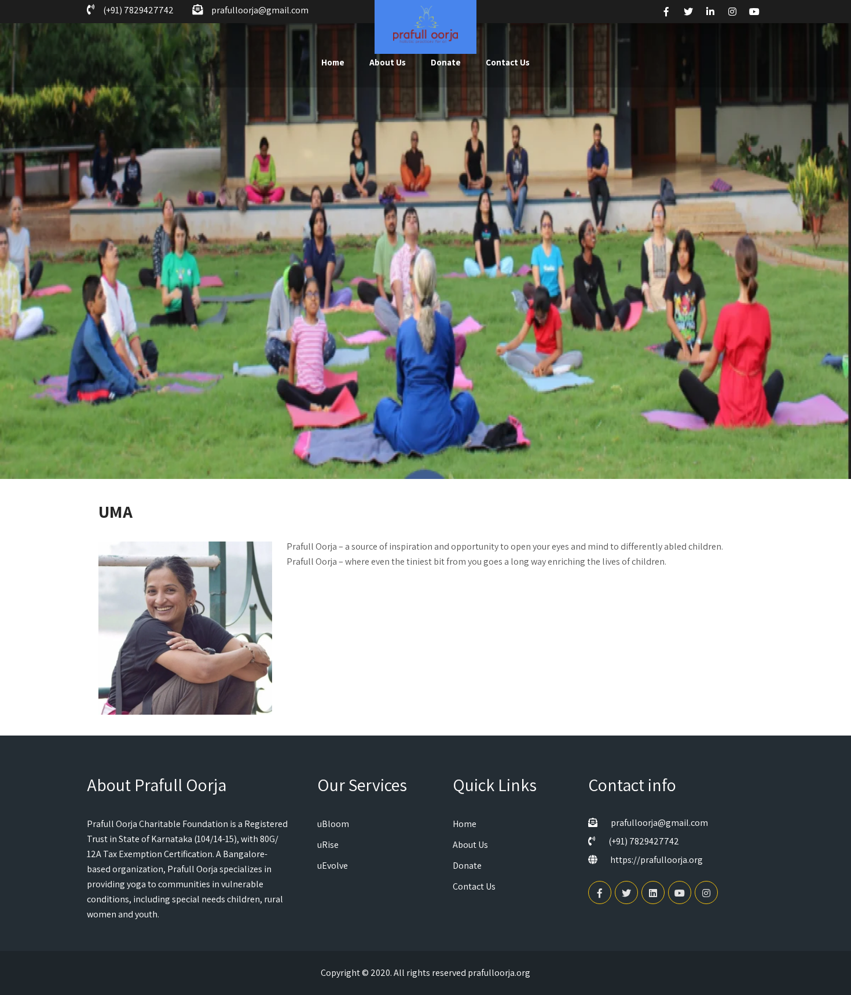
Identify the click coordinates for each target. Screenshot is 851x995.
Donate (446, 62)
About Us (387, 62)
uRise (328, 845)
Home (332, 62)
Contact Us (508, 62)
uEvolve (332, 865)
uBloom (333, 824)
